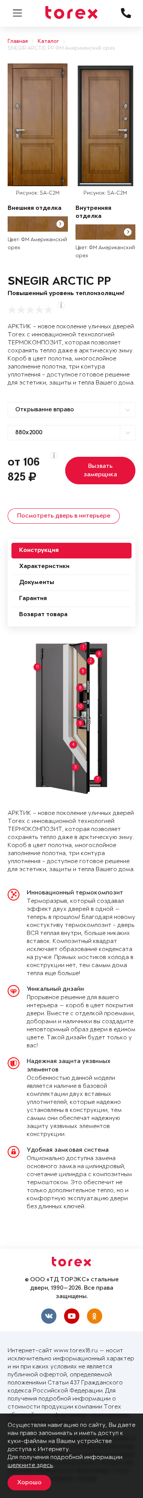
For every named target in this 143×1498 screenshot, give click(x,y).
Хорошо (29, 1482)
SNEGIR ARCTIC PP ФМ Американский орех (61, 48)
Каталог (48, 41)
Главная (18, 41)
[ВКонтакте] (48, 1316)
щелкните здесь (30, 1465)
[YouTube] (71, 1316)
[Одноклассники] (94, 1316)
